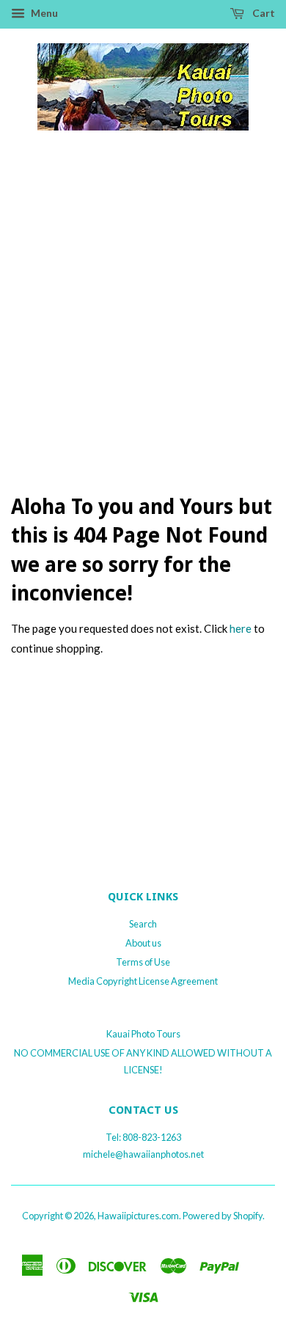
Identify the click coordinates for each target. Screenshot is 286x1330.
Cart (262, 13)
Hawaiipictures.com (138, 1215)
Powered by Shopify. (224, 1215)
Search (143, 924)
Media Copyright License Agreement (143, 981)
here (241, 628)
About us (143, 943)
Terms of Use (143, 962)
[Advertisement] (143, 328)
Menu (43, 13)
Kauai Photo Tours (143, 1034)
